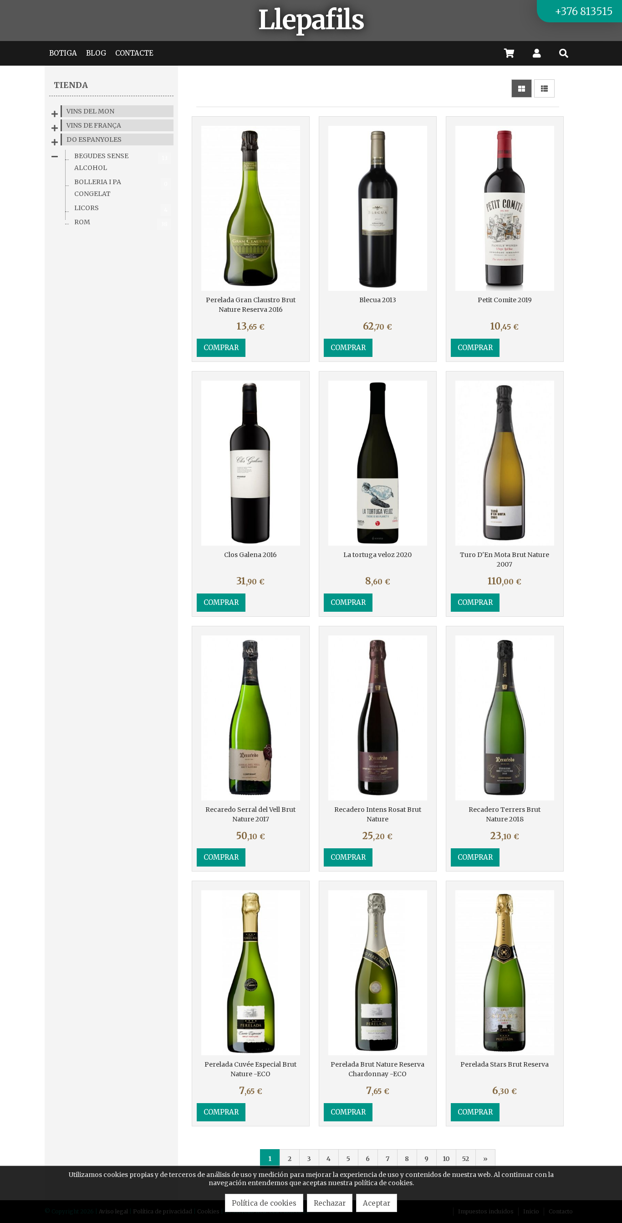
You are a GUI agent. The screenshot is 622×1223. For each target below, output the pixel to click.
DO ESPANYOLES (94, 139)
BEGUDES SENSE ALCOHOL (121, 162)
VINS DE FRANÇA (93, 125)
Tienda (71, 85)
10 (446, 1159)
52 (465, 1159)
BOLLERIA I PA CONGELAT (121, 188)
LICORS (121, 208)
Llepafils (311, 19)
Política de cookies (264, 1203)
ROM (121, 222)
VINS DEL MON (90, 111)
